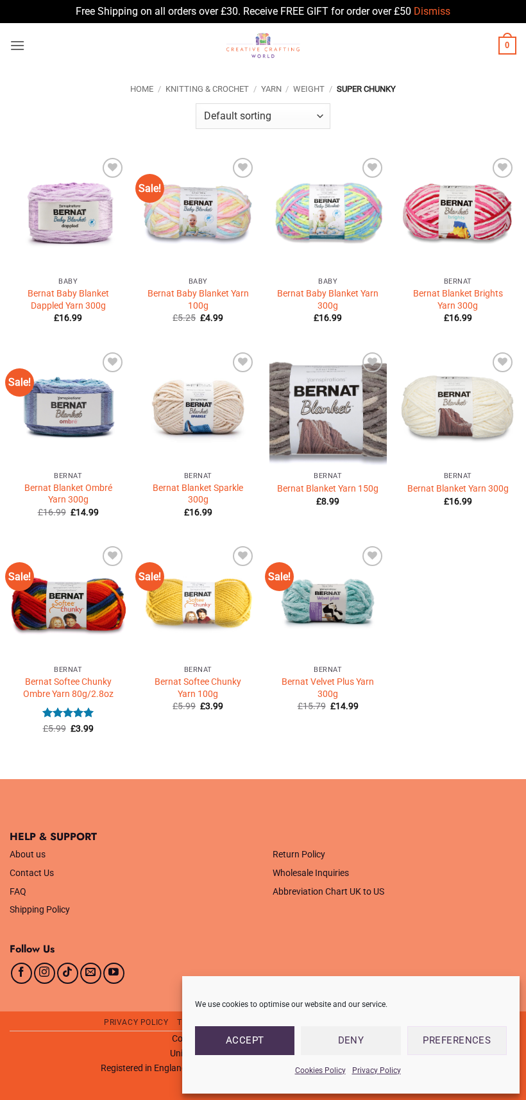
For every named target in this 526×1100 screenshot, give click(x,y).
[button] (17, 45)
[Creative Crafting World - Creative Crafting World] (263, 45)
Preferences (457, 1040)
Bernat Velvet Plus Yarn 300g (328, 688)
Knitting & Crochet (207, 89)
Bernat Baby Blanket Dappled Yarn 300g (68, 299)
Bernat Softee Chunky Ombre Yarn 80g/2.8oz (68, 688)
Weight (309, 89)
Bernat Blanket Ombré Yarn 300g (68, 494)
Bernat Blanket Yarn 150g (327, 488)
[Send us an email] (90, 973)
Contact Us (32, 873)
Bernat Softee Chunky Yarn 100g (198, 688)
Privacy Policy (376, 1070)
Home (141, 89)
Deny (351, 1040)
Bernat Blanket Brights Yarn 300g (458, 299)
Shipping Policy (40, 909)
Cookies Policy (320, 1070)
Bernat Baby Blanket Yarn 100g (198, 299)
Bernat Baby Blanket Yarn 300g (327, 299)
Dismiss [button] (432, 11)
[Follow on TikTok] (67, 973)
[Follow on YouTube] (113, 973)
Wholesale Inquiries (311, 873)
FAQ (18, 891)
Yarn (271, 89)
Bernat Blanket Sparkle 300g (198, 494)
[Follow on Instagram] (44, 973)
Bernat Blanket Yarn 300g (458, 488)
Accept (245, 1040)
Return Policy (299, 854)
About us (28, 854)
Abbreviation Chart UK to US (328, 891)
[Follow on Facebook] (21, 973)
